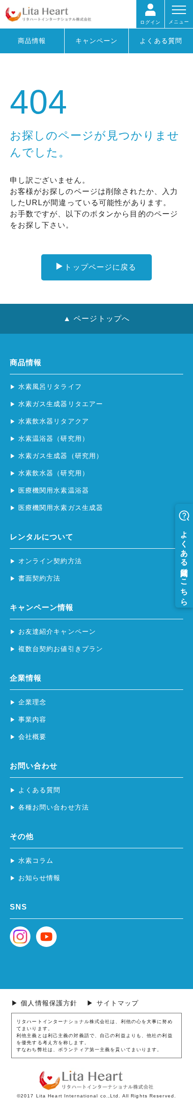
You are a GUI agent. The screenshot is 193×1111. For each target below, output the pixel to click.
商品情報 (32, 40)
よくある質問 (161, 40)
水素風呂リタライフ (50, 386)
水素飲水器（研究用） (53, 473)
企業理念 (32, 702)
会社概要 (32, 736)
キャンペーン (96, 40)
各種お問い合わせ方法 (53, 807)
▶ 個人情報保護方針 (44, 1003)
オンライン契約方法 (50, 561)
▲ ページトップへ (96, 319)
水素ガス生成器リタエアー (60, 404)
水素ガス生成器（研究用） (60, 455)
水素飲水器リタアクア (53, 421)
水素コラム (36, 860)
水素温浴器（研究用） (53, 438)
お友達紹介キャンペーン (57, 631)
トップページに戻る (100, 267)
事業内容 (32, 719)
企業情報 (26, 678)
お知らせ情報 (39, 878)
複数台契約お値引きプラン (60, 648)
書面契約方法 (39, 578)
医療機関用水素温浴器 (53, 490)
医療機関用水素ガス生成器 (60, 507)
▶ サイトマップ (113, 1003)
